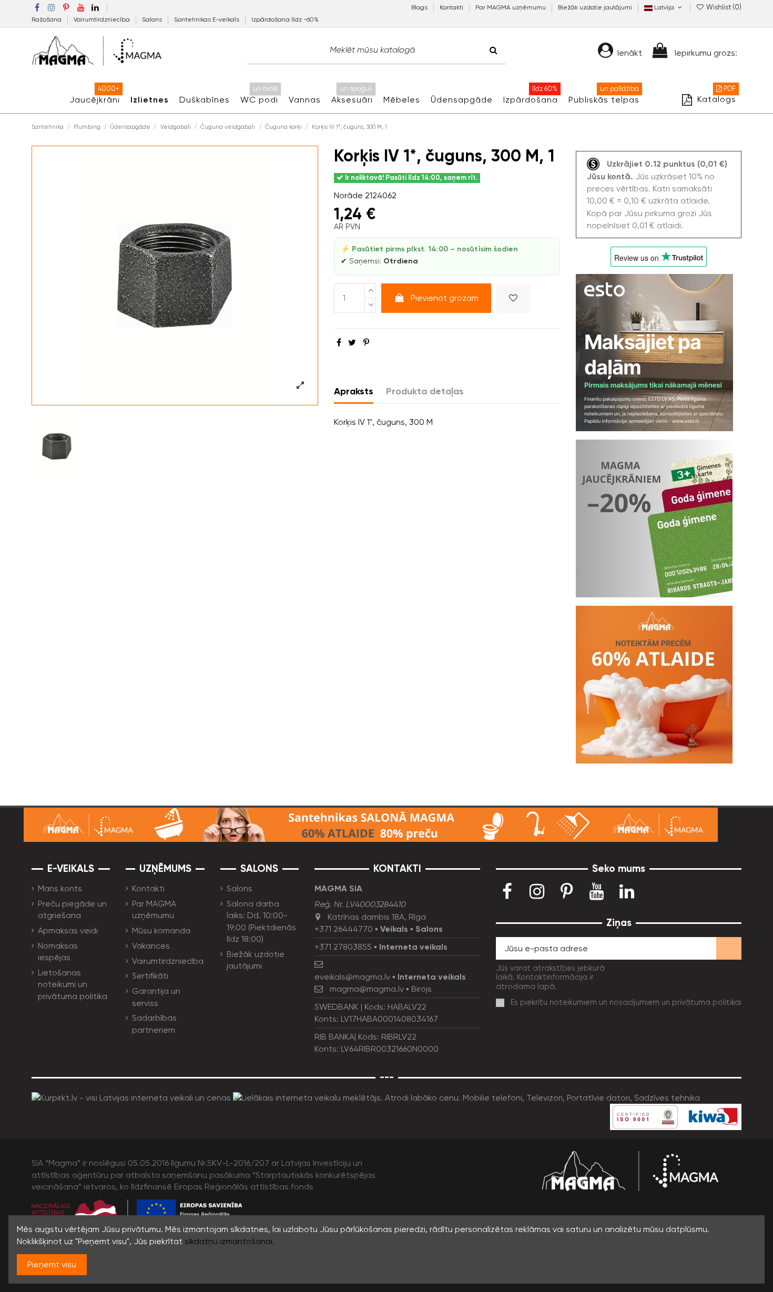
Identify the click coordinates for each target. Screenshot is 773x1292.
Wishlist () (723, 7)
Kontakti (452, 7)
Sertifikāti (150, 976)
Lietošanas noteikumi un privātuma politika (72, 984)
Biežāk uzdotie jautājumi (595, 7)
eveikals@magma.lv (352, 977)
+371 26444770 (343, 929)
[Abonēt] (728, 948)
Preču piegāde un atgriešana (72, 909)
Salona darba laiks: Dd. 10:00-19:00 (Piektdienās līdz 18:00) (261, 921)
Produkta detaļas (425, 391)
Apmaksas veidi (68, 930)
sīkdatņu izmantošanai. (229, 1241)
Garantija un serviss (156, 997)
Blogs (420, 7)
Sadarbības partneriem (154, 1023)
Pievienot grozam (445, 298)
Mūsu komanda (161, 930)
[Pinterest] (366, 343)
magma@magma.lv (367, 989)
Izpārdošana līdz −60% (285, 19)
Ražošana (47, 19)
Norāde (348, 195)
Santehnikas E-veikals (207, 19)
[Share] (339, 343)
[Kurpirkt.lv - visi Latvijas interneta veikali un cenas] (131, 1097)
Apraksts (353, 391)
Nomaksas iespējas (58, 951)
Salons (153, 19)
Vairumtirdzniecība (102, 19)
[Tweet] (352, 343)
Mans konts (60, 888)
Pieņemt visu (51, 1264)
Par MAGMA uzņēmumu (511, 7)
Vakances (151, 946)
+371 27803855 (343, 947)
